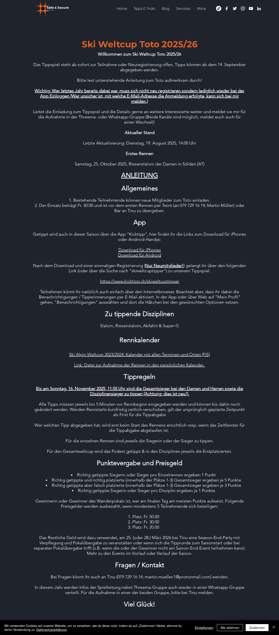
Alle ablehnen (230, 627)
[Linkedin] (259, 8)
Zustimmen (257, 627)
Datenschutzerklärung (51, 629)
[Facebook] (226, 8)
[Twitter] (234, 8)
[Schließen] (273, 628)
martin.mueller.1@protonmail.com (177, 576)
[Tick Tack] (218, 8)
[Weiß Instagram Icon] (242, 8)
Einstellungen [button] (204, 627)
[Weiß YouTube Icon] (250, 8)
